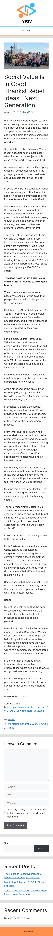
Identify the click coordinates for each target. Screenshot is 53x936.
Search (8, 843)
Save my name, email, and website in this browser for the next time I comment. (27, 813)
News (11, 719)
